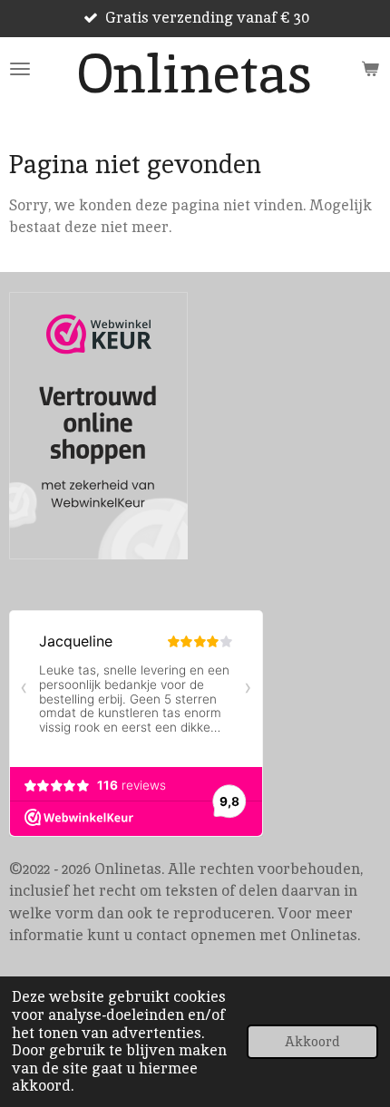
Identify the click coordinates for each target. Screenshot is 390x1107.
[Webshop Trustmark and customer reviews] (98, 429)
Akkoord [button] (312, 1041)
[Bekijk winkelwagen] (370, 69)
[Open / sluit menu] (20, 69)
